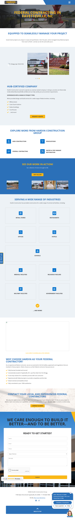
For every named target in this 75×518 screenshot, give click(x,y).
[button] (8, 65)
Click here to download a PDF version (37, 353)
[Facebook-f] (39, 500)
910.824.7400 (51, 402)
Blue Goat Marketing (39, 498)
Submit (37, 477)
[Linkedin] (36, 500)
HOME (30, 20)
